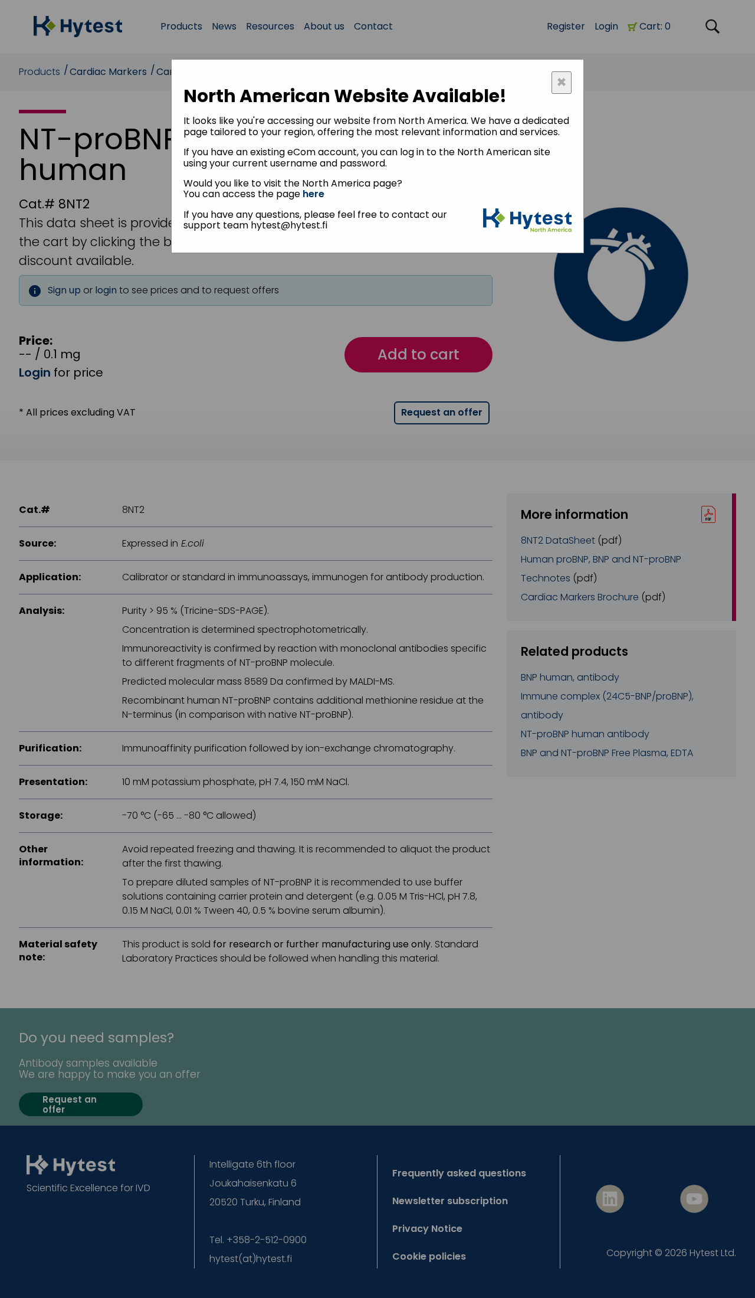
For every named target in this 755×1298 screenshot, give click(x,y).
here (313, 194)
